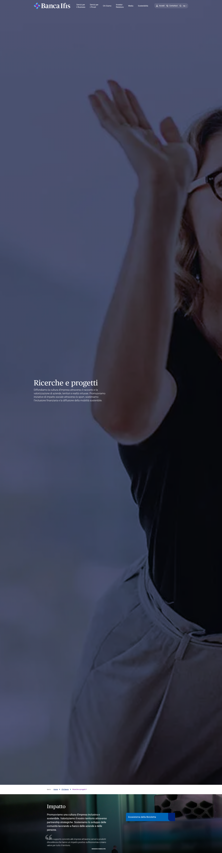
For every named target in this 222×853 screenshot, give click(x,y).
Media (130, 6)
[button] (180, 6)
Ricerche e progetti (79, 789)
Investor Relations (120, 6)
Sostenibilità (143, 6)
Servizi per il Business (80, 6)
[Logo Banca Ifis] (52, 6)
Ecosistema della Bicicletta (142, 817)
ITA (184, 6)
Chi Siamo (107, 6)
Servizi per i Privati (94, 6)
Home (56, 789)
